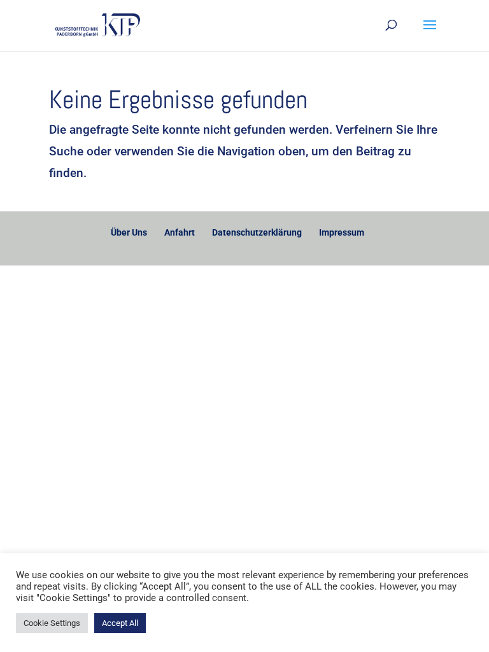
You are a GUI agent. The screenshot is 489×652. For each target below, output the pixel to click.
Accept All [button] (120, 623)
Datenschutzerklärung (257, 232)
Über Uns (129, 232)
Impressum (341, 232)
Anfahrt (179, 232)
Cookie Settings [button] (52, 623)
